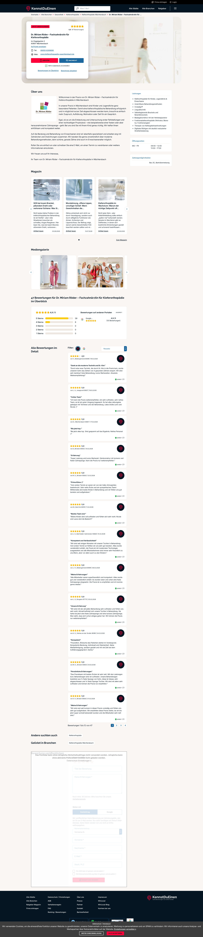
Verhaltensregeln (54, 905)
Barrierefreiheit (83, 912)
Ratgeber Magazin (33, 905)
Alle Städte (133, 8)
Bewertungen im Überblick (48, 71)
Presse (79, 901)
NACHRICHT (73, 60)
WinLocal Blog (103, 905)
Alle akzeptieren (115, 933)
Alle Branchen (148, 8)
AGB (49, 901)
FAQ (49, 908)
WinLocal (101, 901)
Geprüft (119, 379)
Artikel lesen (38, 231)
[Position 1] (79, 239)
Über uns (80, 897)
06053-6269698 (47, 50)
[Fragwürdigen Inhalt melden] (123, 379)
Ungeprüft (119, 312)
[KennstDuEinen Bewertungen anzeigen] (78, 349)
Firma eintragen (32, 908)
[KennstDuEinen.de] (41, 8)
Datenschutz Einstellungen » (79, 760)
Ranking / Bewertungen (57, 912)
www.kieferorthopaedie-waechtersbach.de (57, 54)
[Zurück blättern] (31, 209)
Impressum (102, 897)
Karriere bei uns (104, 908)
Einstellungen (64, 897)
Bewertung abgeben (69, 71)
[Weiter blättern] (127, 209)
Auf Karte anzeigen (38, 47)
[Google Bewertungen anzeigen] (84, 349)
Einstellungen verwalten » (125, 929)
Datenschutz (53, 897)
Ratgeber (162, 8)
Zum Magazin (121, 240)
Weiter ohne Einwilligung (91, 933)
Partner (80, 905)
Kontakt (80, 908)
